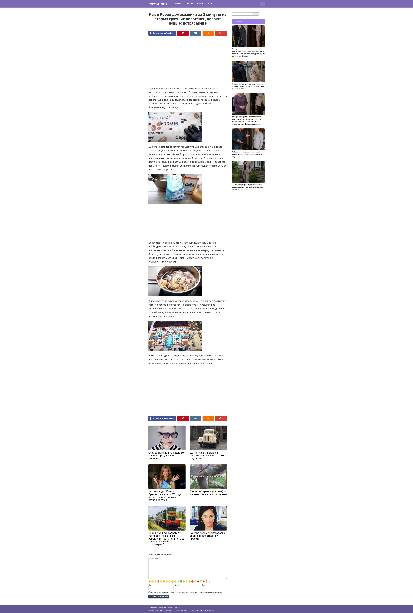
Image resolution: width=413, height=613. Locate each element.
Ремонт (200, 4)
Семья (209, 4)
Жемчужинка (157, 3)
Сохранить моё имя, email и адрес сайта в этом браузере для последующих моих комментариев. (186, 592)
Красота (190, 4)
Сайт (203, 585)
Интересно (179, 4)
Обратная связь (181, 610)
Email (177, 585)
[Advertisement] (179, 61)
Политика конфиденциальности (203, 610)
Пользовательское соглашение (160, 610)
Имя (150, 585)
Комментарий (154, 558)
